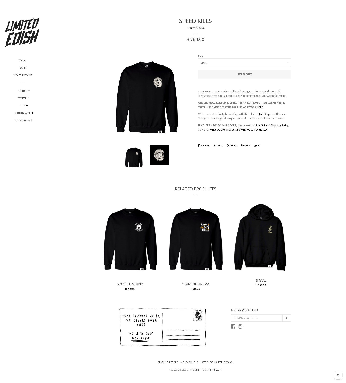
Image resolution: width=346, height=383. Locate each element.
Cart (24, 60)
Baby (22, 105)
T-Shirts (22, 90)
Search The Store (168, 362)
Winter (22, 98)
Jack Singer (265, 114)
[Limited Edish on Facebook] (233, 327)
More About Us (189, 362)
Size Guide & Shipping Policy (272, 125)
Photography (22, 113)
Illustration (22, 120)
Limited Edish (195, 27)
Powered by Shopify (212, 369)
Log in (22, 67)
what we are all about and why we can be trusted (239, 129)
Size (200, 55)
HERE (260, 107)
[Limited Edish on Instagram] (240, 327)
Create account (22, 75)
